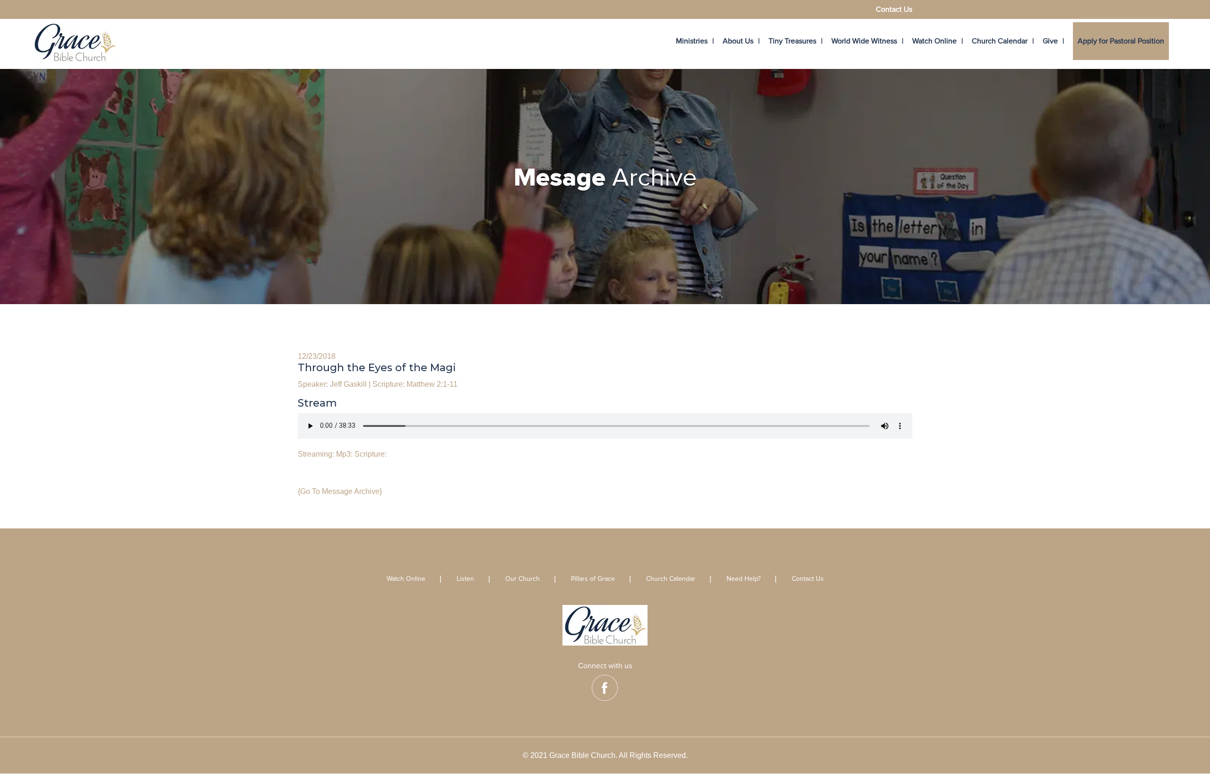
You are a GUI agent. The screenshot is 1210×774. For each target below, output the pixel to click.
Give (1050, 41)
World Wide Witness (864, 41)
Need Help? (743, 579)
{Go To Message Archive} (340, 491)
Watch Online (934, 41)
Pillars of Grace (593, 579)
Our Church (522, 579)
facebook (605, 688)
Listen (465, 579)
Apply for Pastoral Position (1121, 41)
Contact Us (894, 10)
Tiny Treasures (792, 41)
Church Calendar (1000, 41)
